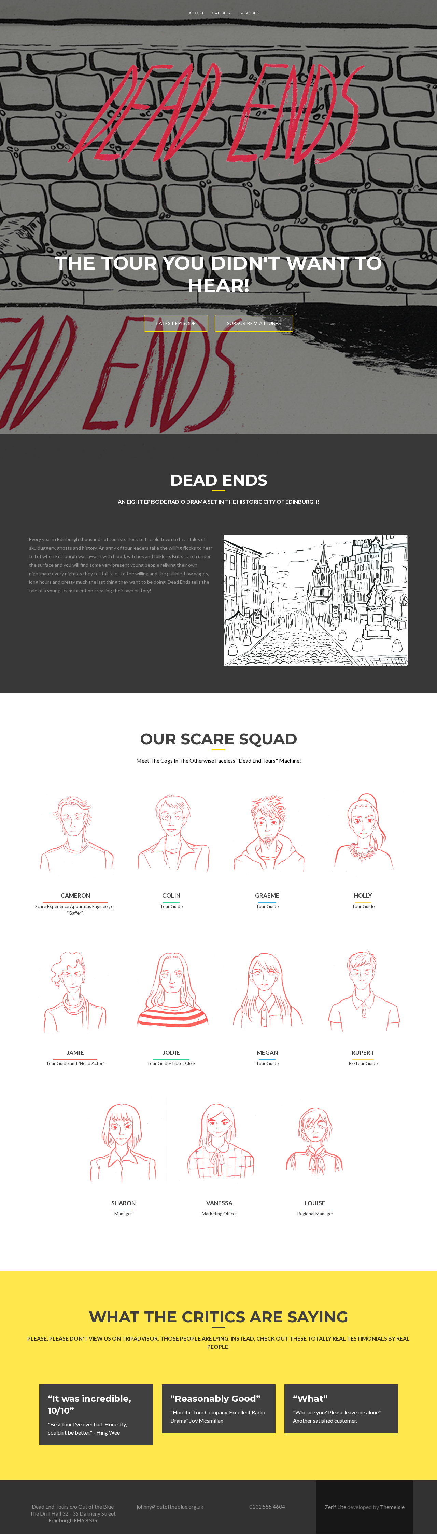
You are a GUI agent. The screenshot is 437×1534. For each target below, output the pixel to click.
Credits (221, 12)
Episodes (248, 12)
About (196, 12)
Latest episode (176, 323)
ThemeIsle (392, 1507)
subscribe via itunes (254, 323)
